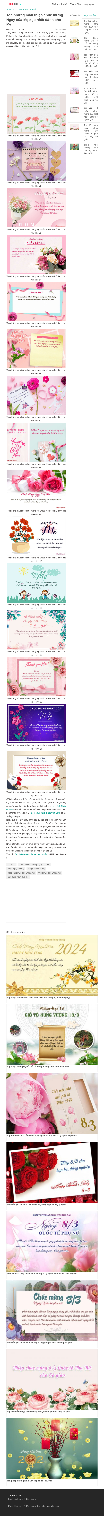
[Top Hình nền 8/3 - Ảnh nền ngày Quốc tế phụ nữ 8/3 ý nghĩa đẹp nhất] (74, 56)
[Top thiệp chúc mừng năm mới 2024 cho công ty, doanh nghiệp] (74, 23)
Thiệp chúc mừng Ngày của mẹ (44, 813)
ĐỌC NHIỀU (90, 15)
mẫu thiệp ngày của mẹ (18, 877)
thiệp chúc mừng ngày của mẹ (21, 873)
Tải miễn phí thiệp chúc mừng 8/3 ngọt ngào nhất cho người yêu (91, 114)
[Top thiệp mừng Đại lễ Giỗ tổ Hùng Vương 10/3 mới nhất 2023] (74, 40)
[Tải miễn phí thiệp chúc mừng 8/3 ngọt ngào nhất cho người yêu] (74, 110)
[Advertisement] (36, 71)
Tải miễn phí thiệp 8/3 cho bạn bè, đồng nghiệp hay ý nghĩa (91, 77)
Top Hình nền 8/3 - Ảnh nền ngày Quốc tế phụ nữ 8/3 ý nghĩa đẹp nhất (91, 60)
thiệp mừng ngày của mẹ (49, 873)
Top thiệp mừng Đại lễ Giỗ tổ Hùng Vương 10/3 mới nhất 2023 (91, 43)
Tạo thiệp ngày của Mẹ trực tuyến (31, 854)
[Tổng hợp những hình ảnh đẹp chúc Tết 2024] (74, 146)
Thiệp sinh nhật (60, 4)
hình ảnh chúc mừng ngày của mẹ (34, 865)
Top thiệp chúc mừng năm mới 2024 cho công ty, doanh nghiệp (91, 27)
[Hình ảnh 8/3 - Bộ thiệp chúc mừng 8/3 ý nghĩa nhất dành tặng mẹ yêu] (74, 90)
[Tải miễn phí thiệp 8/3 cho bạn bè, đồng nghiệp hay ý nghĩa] (74, 73)
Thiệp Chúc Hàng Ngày (82, 4)
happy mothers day (36, 869)
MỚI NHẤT (75, 15)
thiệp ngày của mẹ (16, 869)
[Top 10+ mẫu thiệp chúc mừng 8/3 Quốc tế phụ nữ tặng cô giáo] (74, 127)
